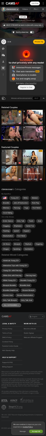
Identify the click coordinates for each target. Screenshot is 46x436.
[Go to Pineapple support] (4, 407)
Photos (38, 9)
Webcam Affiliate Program (33, 337)
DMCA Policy (7, 337)
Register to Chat (26, 87)
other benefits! (30, 83)
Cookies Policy (7, 342)
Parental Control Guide (10, 346)
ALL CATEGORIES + (11, 305)
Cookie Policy (28, 427)
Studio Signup (29, 333)
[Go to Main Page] (14, 3)
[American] (4, 198)
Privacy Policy (7, 329)
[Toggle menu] (2, 3)
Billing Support (7, 367)
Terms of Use (7, 333)
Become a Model (30, 329)
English (34, 316)
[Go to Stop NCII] (16, 407)
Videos (26, 9)
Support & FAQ (7, 362)
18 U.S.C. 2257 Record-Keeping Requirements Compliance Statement (22, 416)
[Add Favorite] (3, 41)
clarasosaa (6, 189)
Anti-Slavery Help (8, 350)
